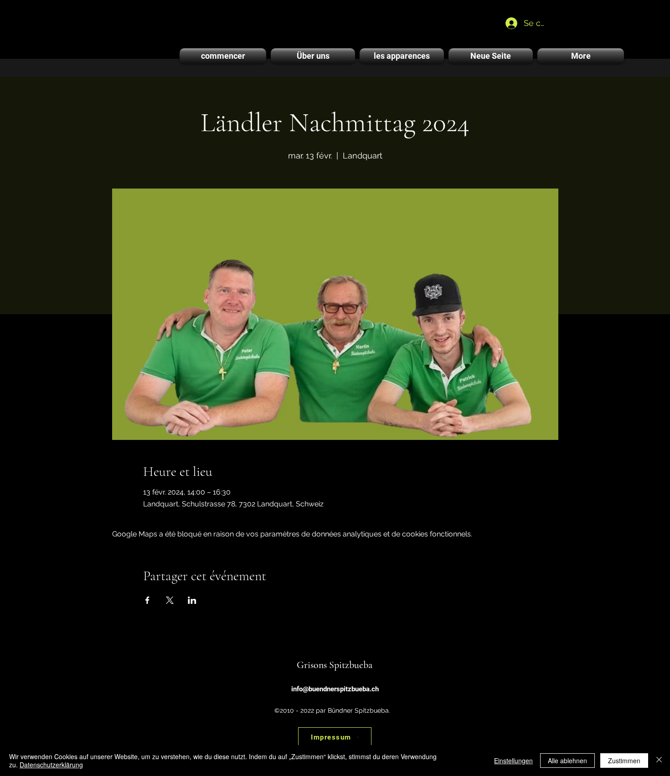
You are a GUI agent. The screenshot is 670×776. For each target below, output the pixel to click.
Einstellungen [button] (513, 760)
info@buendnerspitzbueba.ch (335, 689)
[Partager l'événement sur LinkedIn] (192, 600)
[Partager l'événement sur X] (169, 600)
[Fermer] (659, 760)
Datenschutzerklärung (51, 764)
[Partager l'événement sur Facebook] (147, 600)
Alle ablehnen (567, 760)
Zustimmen (624, 760)
